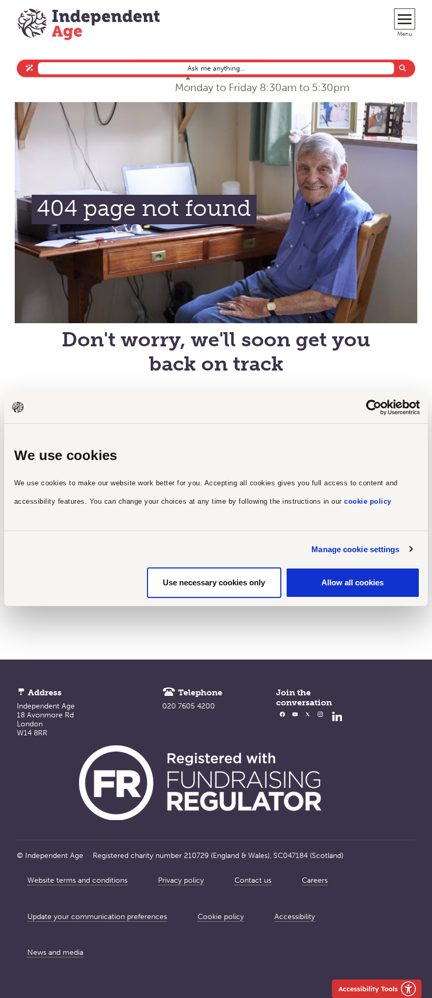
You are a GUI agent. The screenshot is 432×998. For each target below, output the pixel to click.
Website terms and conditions (77, 880)
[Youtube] (295, 724)
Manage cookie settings (355, 549)
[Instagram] (320, 724)
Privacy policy (181, 880)
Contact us (252, 880)
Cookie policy (221, 916)
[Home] (88, 25)
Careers (315, 880)
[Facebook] (282, 724)
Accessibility (294, 916)
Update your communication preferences (97, 916)
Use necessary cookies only (214, 582)
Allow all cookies (352, 582)
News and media (55, 952)
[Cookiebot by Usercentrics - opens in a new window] (374, 407)
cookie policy (367, 501)
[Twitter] (307, 724)
